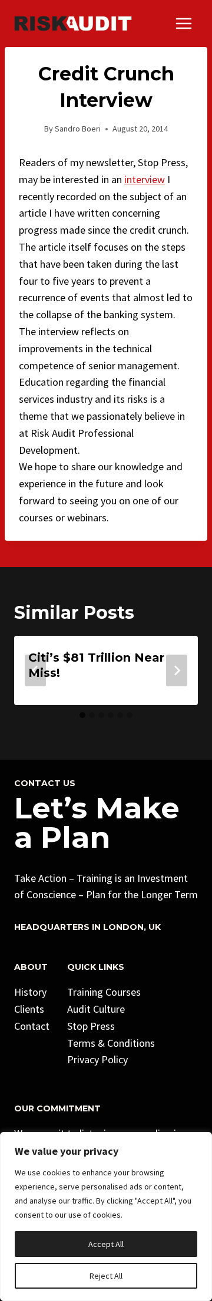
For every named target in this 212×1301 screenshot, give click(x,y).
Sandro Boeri (78, 128)
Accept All (106, 1244)
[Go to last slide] (35, 670)
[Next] (176, 670)
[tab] (82, 715)
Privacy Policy (97, 1059)
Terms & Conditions (111, 1043)
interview (144, 179)
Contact (31, 1026)
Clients (29, 1009)
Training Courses (104, 992)
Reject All (106, 1275)
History (30, 992)
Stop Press (91, 1026)
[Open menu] (183, 23)
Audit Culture (96, 1009)
